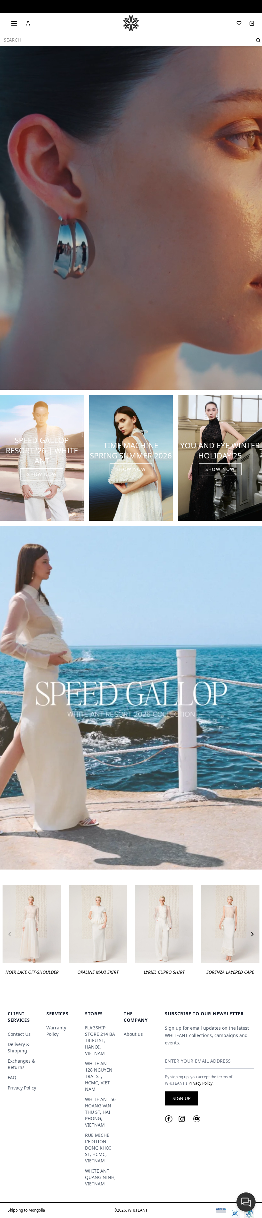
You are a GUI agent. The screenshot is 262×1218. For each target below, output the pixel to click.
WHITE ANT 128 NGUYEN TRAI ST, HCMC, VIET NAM (98, 1076)
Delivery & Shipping (18, 1047)
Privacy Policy (22, 1088)
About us (133, 1034)
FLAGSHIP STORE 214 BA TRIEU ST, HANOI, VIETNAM (100, 1040)
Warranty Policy (56, 1031)
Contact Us (19, 1034)
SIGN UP (181, 1098)
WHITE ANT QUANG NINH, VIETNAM (100, 1177)
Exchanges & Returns (21, 1064)
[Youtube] (196, 1118)
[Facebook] (169, 1119)
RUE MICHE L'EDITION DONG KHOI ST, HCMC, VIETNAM (98, 1148)
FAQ (12, 1077)
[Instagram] (182, 1119)
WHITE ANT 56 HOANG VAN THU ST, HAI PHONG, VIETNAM (100, 1112)
